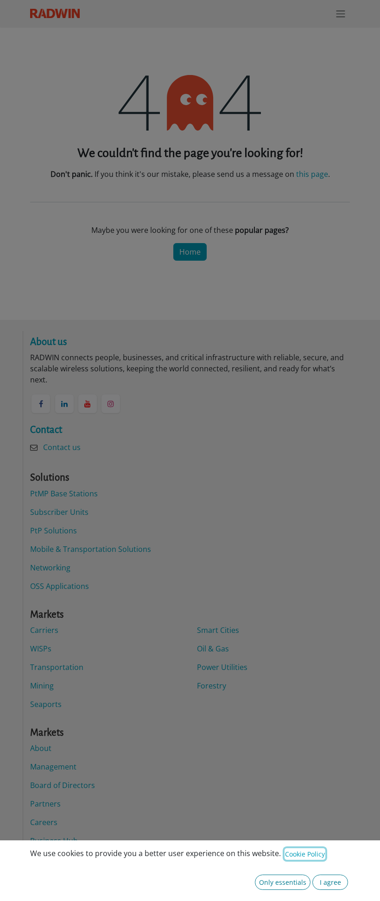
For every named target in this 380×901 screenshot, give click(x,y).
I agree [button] (330, 882)
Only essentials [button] (282, 882)
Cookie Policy (305, 854)
